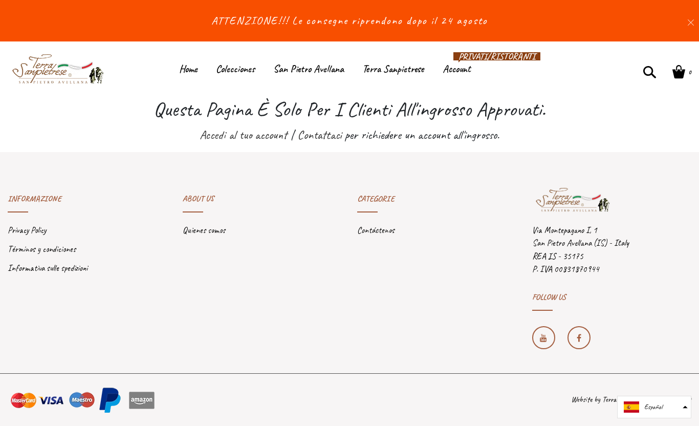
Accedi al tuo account (243, 134)
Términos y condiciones (42, 249)
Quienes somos (204, 230)
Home (188, 68)
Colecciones (235, 68)
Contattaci (319, 134)
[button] (654, 407)
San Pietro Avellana (308, 68)
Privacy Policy (27, 230)
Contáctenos (376, 230)
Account (457, 66)
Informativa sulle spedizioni (48, 268)
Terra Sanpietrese (393, 68)
